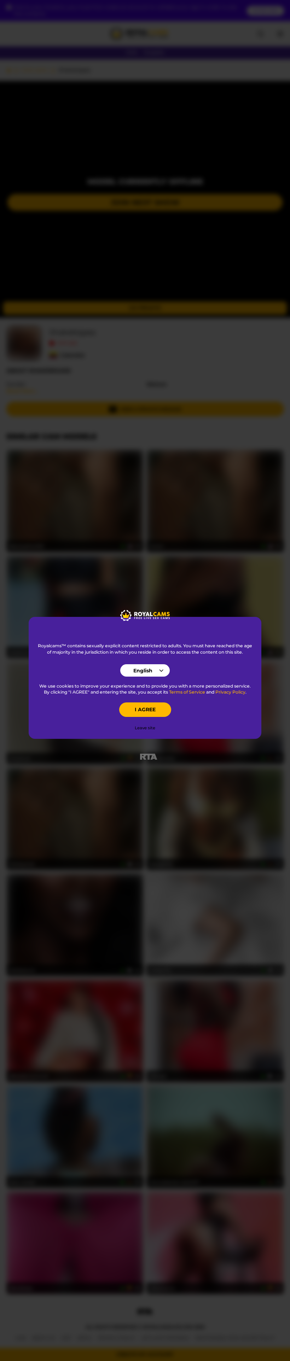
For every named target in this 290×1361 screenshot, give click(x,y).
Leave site (145, 727)
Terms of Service (187, 692)
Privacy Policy (230, 692)
